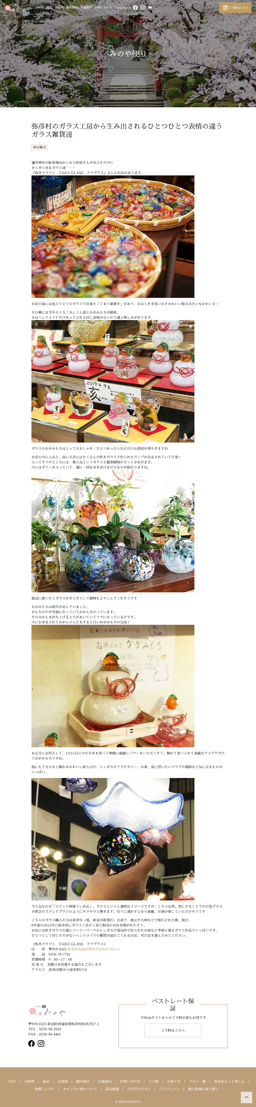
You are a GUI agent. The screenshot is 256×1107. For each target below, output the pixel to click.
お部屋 (59, 7)
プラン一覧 (197, 1081)
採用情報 (112, 1089)
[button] (235, 7)
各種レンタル (44, 1089)
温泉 (49, 7)
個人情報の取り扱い (203, 1089)
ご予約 (154, 1081)
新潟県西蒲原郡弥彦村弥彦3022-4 (94, 949)
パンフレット (169, 1089)
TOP (12, 1081)
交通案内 (86, 7)
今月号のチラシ (139, 1089)
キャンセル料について (80, 1089)
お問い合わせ (103, 7)
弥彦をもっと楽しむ (229, 1081)
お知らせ (174, 1081)
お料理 (39, 7)
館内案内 (72, 7)
